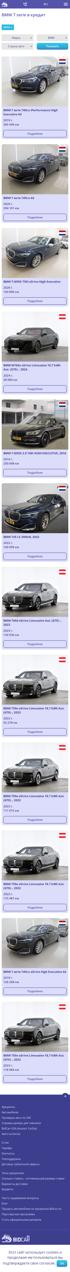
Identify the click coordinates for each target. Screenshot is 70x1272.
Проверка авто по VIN (16, 1118)
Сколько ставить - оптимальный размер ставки (33, 1178)
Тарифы (7, 1148)
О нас (5, 1142)
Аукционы (8, 1107)
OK (62, 1263)
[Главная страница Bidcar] (5, 4)
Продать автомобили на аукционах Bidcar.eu (32, 1209)
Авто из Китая (11, 1134)
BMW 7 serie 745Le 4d (18, 198)
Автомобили (10, 1112)
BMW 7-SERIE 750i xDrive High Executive (31, 282)
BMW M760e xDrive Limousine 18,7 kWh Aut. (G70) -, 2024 (31, 367)
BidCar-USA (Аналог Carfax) (19, 1128)
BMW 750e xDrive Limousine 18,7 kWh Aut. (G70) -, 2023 (33, 710)
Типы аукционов (13, 1173)
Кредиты (7, 1189)
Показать (52, 46)
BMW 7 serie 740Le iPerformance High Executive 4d (30, 112)
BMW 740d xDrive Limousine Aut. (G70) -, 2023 (32, 623)
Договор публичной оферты (20, 1164)
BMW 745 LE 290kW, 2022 (21, 537)
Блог (5, 1203)
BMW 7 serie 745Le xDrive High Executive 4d (34, 972)
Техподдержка (11, 1159)
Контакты (8, 1153)
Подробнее (35, 134)
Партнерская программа (18, 1214)
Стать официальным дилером (21, 1219)
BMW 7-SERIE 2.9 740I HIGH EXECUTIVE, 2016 (34, 453)
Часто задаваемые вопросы (20, 1198)
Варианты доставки (15, 1184)
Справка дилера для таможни (21, 1123)
